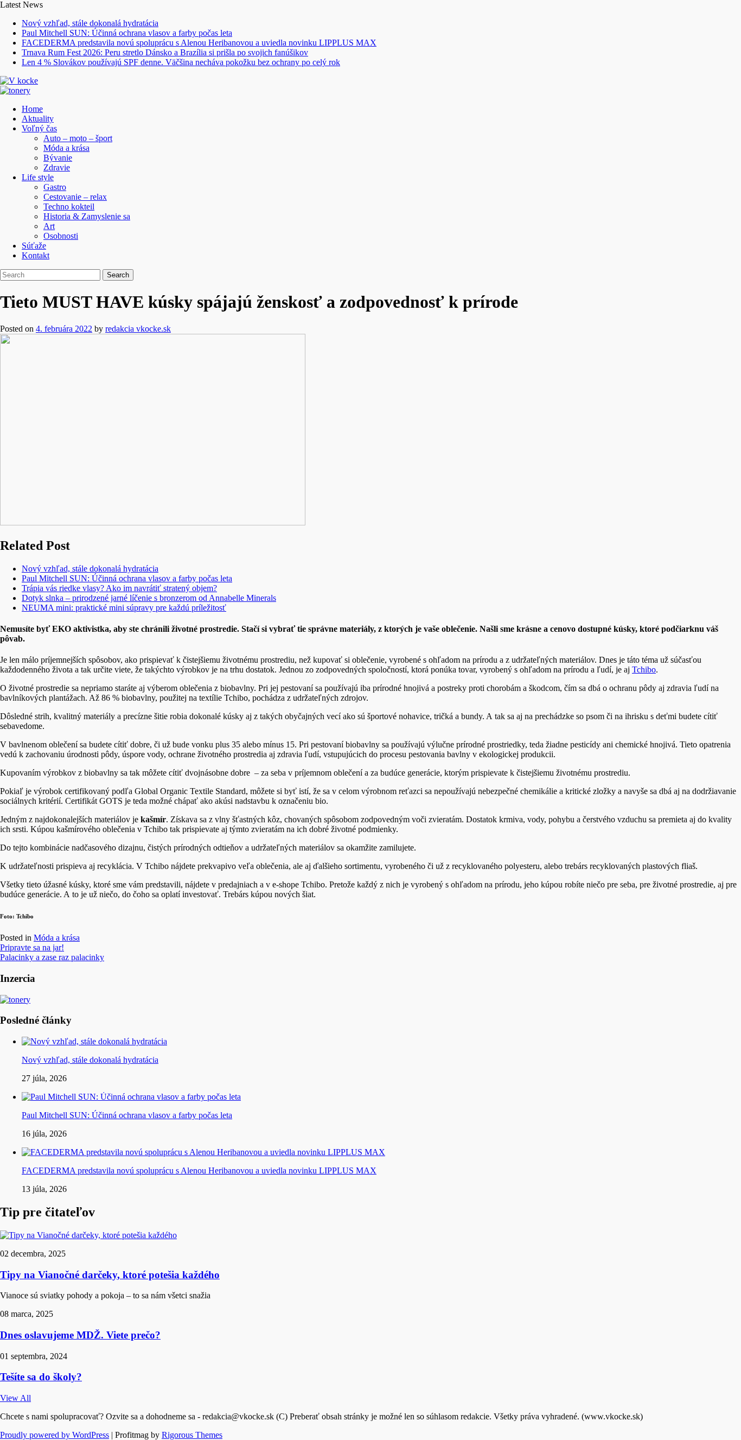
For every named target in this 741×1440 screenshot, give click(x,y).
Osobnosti (60, 235)
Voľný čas (39, 128)
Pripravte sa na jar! (32, 947)
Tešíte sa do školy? (41, 1376)
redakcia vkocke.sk (138, 328)
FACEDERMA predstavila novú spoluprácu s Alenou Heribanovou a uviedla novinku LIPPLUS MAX (199, 42)
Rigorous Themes (192, 1434)
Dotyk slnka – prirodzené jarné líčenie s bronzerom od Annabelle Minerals (149, 597)
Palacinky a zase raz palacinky (52, 957)
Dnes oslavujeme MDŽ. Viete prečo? (80, 1335)
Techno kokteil (68, 206)
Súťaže (34, 245)
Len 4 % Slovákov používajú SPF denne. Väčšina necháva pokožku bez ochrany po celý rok (181, 62)
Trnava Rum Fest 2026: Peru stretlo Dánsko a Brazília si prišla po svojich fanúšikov (165, 52)
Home (32, 108)
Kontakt (35, 255)
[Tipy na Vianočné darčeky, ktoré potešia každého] (88, 1235)
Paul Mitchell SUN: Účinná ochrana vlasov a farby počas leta (127, 32)
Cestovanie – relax (75, 196)
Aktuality (38, 118)
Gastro (54, 187)
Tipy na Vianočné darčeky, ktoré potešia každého (110, 1274)
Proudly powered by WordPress (54, 1434)
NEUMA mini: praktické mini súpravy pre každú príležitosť (124, 607)
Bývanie (57, 157)
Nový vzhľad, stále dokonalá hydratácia (90, 23)
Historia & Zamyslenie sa (86, 216)
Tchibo (644, 669)
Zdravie (56, 167)
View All (15, 1398)
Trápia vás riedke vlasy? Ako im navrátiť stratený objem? (119, 588)
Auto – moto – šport (77, 138)
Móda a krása (66, 148)
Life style (38, 177)
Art (49, 226)
